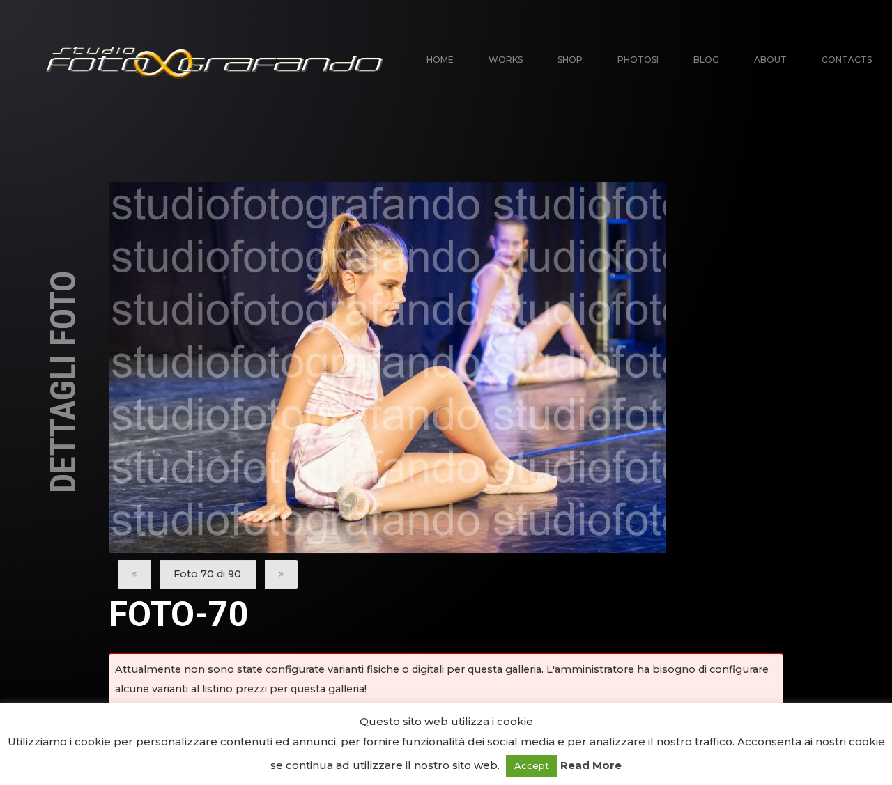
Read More (591, 765)
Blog (706, 59)
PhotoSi (638, 59)
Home (440, 59)
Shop (570, 59)
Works (506, 59)
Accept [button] (531, 765)
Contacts (847, 59)
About (770, 59)
